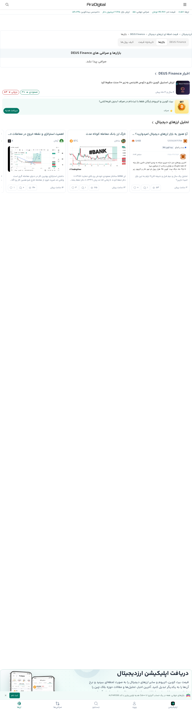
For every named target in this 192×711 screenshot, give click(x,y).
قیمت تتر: (170, 12)
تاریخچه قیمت (146, 42)
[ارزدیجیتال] (96, 4)
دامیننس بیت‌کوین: (90, 12)
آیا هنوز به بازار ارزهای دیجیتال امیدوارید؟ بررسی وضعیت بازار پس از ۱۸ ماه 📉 (160, 134)
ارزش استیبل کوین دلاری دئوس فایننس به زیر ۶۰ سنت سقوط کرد (137, 82)
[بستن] (6, 695)
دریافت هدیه (11, 110)
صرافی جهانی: (142, 12)
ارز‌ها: (186, 12)
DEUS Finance (178, 42)
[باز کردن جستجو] (7, 4)
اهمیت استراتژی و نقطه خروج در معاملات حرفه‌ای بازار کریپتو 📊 (36, 134)
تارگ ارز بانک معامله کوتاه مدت (106, 134)
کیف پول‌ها (127, 42)
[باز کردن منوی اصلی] (185, 4)
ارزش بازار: (125, 12)
